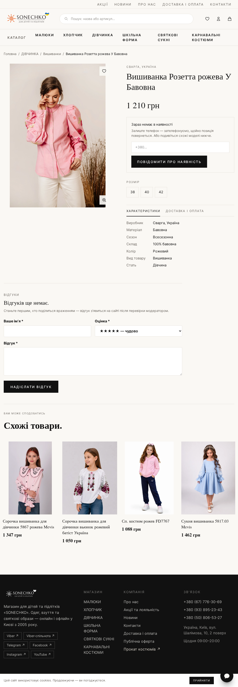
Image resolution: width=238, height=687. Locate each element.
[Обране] (207, 18)
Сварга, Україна (141, 67)
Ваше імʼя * (13, 321)
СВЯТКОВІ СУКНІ (168, 37)
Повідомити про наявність (169, 162)
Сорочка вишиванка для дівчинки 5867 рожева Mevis (28, 524)
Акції (102, 4)
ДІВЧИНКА (102, 35)
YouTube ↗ (42, 654)
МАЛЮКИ (44, 35)
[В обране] (104, 71)
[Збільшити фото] (104, 200)
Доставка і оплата (183, 4)
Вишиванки (52, 54)
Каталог (16, 37)
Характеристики (143, 211)
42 (161, 192)
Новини (123, 4)
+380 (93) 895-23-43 (203, 609)
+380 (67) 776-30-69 (203, 601)
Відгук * (11, 343)
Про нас (147, 4)
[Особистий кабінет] (218, 18)
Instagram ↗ (16, 654)
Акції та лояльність (141, 609)
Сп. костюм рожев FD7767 (145, 521)
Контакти (220, 4)
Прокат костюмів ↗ (142, 649)
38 (132, 192)
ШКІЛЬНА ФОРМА (131, 37)
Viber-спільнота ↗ (40, 636)
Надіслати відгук (31, 387)
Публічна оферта (139, 641)
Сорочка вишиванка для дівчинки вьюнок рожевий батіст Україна (86, 526)
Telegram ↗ (16, 645)
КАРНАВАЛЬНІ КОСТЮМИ (206, 37)
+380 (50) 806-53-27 (203, 617)
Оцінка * (102, 321)
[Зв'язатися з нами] (226, 675)
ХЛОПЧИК (73, 35)
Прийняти (201, 680)
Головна (10, 54)
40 (147, 192)
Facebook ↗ (42, 645)
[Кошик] (229, 18)
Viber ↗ (13, 636)
